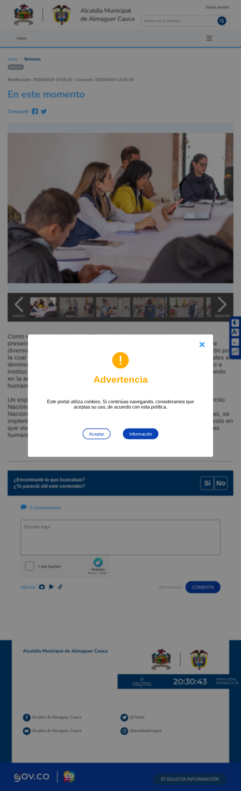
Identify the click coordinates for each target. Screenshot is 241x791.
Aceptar (96, 433)
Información (140, 433)
